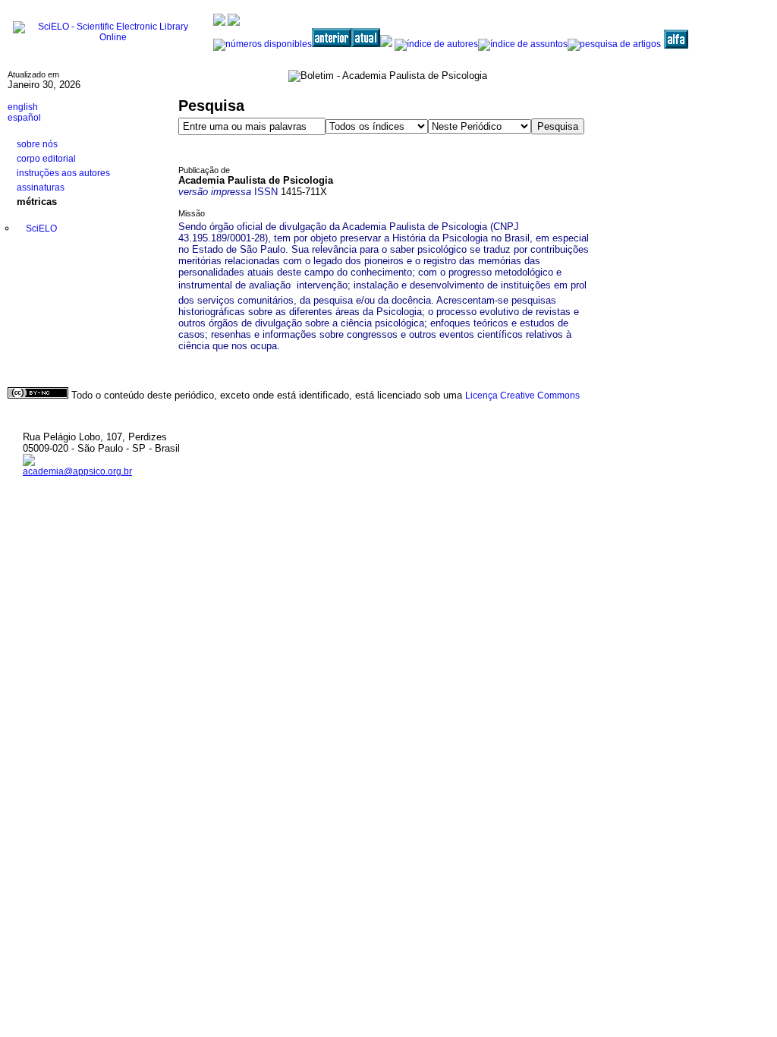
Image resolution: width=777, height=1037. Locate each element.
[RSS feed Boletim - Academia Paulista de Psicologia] (702, 40)
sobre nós (37, 144)
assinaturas (40, 187)
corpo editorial (46, 158)
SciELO (41, 228)
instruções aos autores (63, 173)
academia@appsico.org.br (77, 471)
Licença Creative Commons (522, 395)
